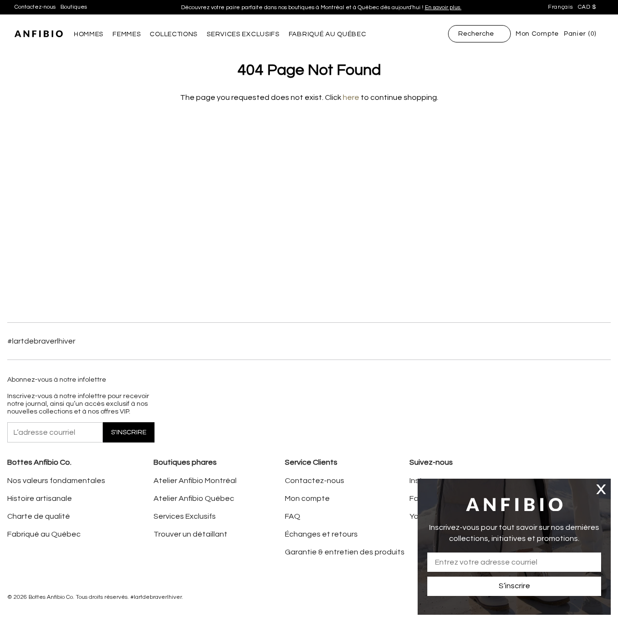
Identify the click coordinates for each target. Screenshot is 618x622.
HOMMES (88, 34)
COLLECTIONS (173, 34)
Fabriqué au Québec (44, 534)
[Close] (601, 489)
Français (560, 7)
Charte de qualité (38, 516)
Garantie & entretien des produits (345, 552)
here (351, 97)
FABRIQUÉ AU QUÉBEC (327, 34)
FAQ (292, 516)
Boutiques (73, 7)
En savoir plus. (443, 7)
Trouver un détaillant (190, 534)
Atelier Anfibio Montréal (195, 480)
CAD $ (587, 7)
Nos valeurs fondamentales (56, 480)
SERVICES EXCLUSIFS (243, 34)
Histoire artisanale (39, 498)
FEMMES (126, 34)
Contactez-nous (35, 7)
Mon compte (307, 498)
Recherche (476, 33)
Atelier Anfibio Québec (194, 498)
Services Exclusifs (185, 516)
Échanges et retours (321, 534)
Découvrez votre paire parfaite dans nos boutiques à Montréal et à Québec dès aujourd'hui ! (321, 7)
